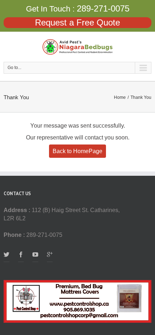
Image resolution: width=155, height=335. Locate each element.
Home (120, 97)
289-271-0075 (103, 8)
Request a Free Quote (77, 22)
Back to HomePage (77, 151)
